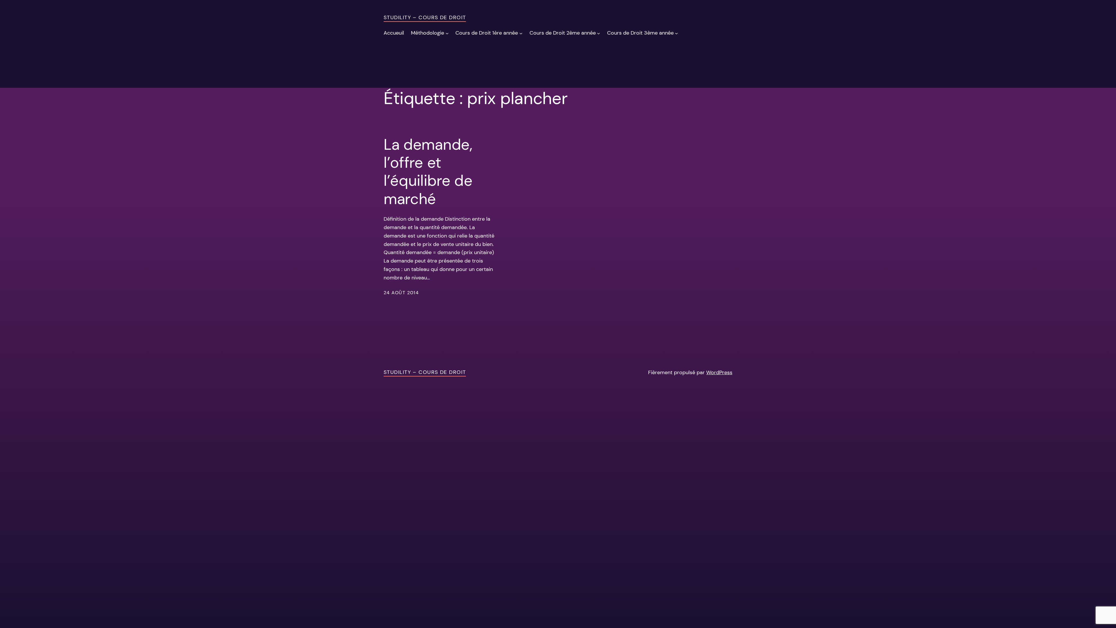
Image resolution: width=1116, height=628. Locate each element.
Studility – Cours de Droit (425, 17)
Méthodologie (427, 32)
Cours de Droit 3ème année (640, 32)
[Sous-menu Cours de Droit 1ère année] (521, 33)
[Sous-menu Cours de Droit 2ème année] (598, 33)
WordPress (719, 372)
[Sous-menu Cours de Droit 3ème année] (676, 33)
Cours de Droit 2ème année (563, 32)
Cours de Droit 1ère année (486, 32)
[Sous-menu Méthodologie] (447, 33)
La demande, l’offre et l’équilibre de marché (428, 171)
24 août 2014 (401, 293)
